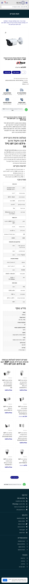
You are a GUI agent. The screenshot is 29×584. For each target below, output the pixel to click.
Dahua (24, 84)
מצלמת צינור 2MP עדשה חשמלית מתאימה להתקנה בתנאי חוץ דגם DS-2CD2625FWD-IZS (22, 436)
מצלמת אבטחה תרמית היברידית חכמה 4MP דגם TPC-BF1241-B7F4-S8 (15, 58)
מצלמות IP (25, 82)
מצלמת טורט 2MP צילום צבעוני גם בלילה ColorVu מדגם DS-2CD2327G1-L (22, 384)
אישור (5, 580)
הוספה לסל (16, 72)
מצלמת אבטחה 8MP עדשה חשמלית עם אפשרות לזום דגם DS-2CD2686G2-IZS (7, 384)
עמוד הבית (22, 21)
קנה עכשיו (7, 72)
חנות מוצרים (14, 13)
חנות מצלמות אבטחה (14, 21)
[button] (26, 2)
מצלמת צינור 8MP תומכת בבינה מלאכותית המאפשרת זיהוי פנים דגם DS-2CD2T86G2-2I (22, 410)
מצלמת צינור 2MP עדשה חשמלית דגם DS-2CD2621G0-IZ (7, 434)
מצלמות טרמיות (19, 80)
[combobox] (14, 6)
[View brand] (21, 64)
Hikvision (25, 377)
